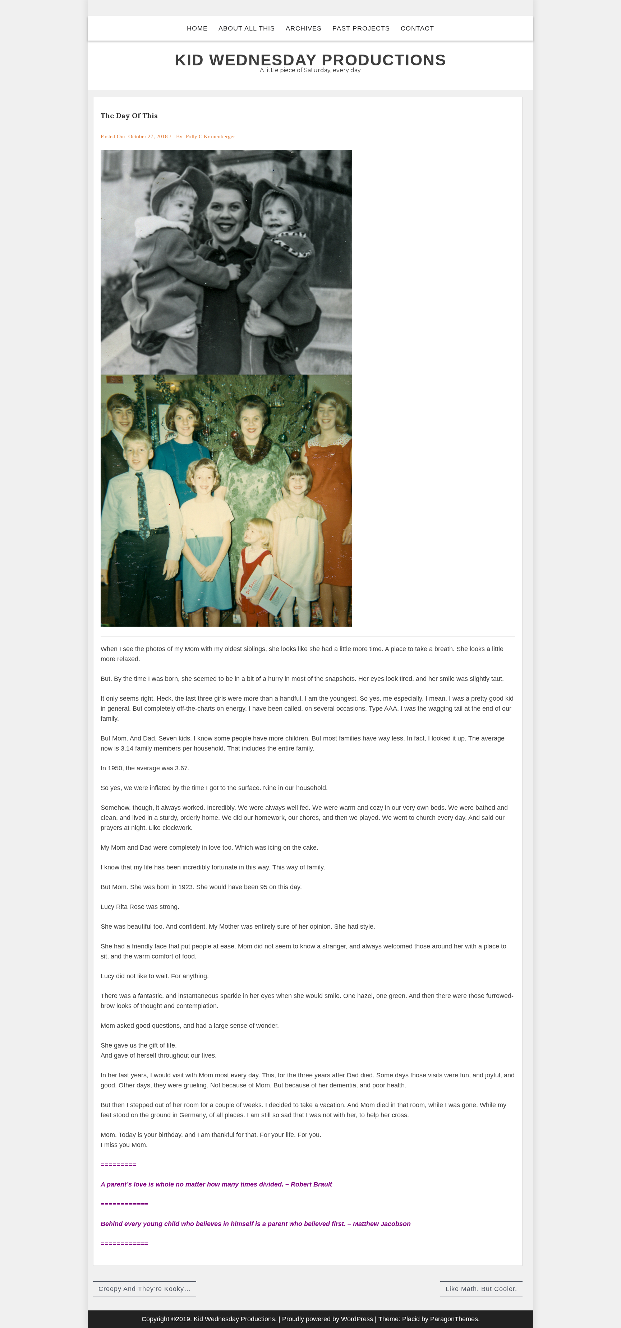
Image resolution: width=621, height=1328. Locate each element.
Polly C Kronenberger (210, 136)
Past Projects (361, 28)
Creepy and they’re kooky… (144, 1288)
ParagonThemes (454, 1319)
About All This (246, 28)
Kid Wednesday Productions (310, 60)
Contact (417, 28)
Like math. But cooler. (481, 1288)
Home (197, 28)
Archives (304, 28)
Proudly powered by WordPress (327, 1319)
